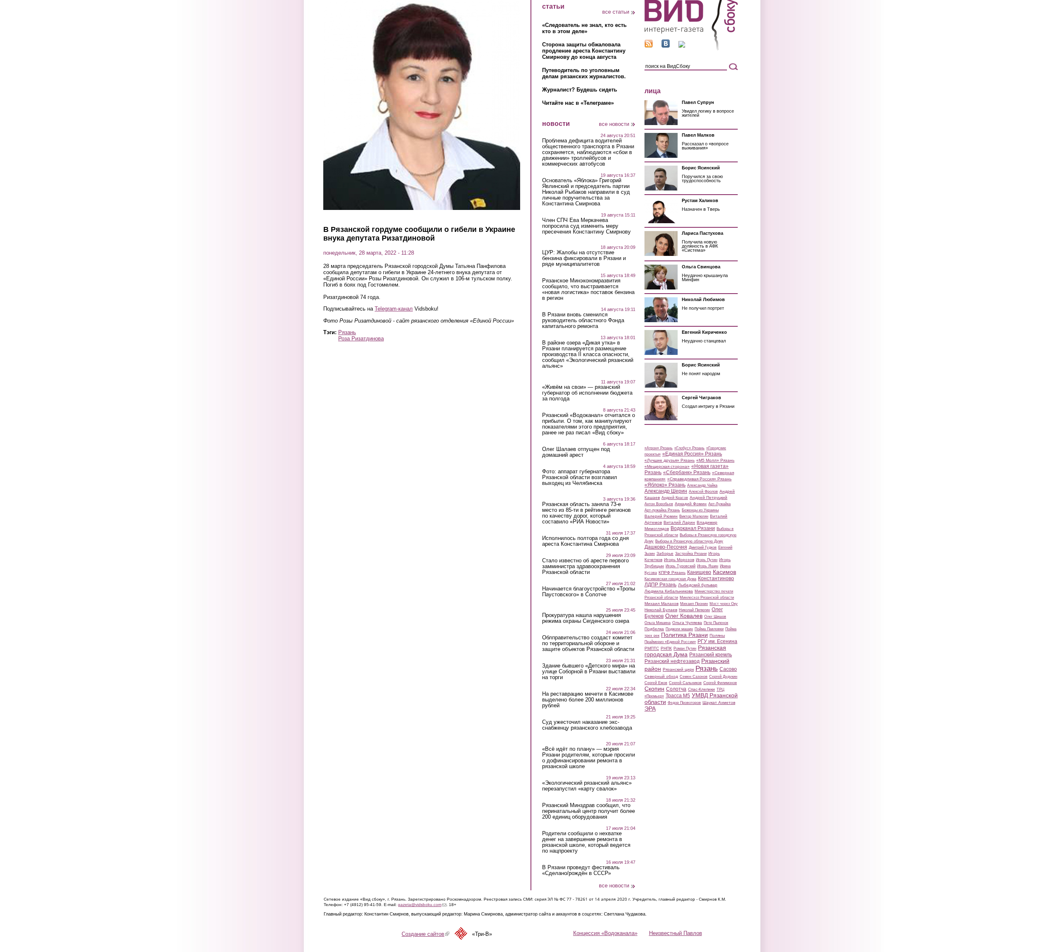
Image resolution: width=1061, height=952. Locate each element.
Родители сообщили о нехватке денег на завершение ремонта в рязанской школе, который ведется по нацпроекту (586, 842)
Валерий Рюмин (661, 516)
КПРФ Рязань (672, 572)
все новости (614, 124)
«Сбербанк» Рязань (686, 472)
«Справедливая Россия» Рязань (699, 479)
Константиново (716, 578)
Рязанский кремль (710, 655)
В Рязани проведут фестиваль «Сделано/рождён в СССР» (581, 870)
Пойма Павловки (709, 629)
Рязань (347, 332)
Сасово (728, 669)
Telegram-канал (394, 309)
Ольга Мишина (657, 623)
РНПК (666, 648)
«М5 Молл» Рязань (715, 460)
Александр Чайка (702, 485)
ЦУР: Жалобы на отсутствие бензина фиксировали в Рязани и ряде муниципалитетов (584, 258)
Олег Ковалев (683, 615)
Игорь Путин (706, 560)
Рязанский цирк (678, 669)
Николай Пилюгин (694, 610)
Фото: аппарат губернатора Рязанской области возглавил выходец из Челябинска (579, 477)
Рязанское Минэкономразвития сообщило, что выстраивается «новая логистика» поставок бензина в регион (588, 289)
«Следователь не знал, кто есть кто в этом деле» (584, 28)
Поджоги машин (679, 629)
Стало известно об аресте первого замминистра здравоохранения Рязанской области (585, 566)
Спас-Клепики (701, 689)
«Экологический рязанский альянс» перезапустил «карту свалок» (587, 786)
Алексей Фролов (703, 491)
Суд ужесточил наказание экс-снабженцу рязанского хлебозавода (587, 725)
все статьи (615, 12)
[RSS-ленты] (648, 46)
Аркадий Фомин (691, 503)
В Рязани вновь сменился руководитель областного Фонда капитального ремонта (583, 320)
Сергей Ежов (655, 683)
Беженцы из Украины (700, 510)
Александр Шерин (665, 491)
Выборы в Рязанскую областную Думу (689, 541)
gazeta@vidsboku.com (422, 904)
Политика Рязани (684, 634)
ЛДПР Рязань (660, 585)
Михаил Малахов (661, 603)
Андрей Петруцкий (708, 497)
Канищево (699, 572)
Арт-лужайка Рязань (662, 510)
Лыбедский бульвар (697, 585)
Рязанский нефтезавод (672, 661)
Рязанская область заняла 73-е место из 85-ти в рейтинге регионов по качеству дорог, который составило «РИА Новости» (586, 513)
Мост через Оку (724, 604)
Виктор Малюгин (693, 516)
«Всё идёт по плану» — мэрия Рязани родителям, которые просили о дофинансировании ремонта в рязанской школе (588, 757)
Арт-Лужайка (719, 504)
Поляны (717, 635)
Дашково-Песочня (665, 547)
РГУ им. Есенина (717, 641)
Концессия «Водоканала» (605, 933)
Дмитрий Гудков (703, 547)
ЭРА (650, 708)
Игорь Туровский (680, 566)
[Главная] (691, 49)
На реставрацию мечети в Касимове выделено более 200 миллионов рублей (587, 700)
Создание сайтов (425, 934)
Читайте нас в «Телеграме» (578, 103)
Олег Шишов (715, 617)
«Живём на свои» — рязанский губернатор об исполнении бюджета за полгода (587, 393)
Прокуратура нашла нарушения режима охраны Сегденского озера (585, 618)
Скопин (654, 688)
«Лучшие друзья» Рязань (669, 460)
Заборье (664, 553)
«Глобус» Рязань (689, 448)
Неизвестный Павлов (675, 933)
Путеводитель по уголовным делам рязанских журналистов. (584, 73)
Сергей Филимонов (720, 683)
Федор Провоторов (684, 703)
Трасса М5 (678, 696)
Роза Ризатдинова (361, 338)
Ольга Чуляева (687, 622)
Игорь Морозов (679, 559)
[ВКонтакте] (665, 46)
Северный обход (661, 676)
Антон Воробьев (658, 504)
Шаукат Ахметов (718, 702)
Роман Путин (684, 648)
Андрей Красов (674, 498)
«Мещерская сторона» (667, 466)
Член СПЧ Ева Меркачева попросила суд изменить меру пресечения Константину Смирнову (586, 226)
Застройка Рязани (691, 554)
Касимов (724, 572)
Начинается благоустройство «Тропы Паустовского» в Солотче (588, 592)
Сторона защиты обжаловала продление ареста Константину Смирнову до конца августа (583, 50)
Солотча (676, 689)
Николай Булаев (660, 609)
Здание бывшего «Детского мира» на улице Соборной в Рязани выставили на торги (588, 671)
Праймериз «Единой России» (670, 642)
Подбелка (654, 629)
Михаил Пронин (694, 604)
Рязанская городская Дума (685, 651)
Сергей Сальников (685, 683)
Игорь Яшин (707, 566)
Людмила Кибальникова (668, 591)
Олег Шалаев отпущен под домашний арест (576, 452)
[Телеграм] (681, 46)
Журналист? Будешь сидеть (579, 90)
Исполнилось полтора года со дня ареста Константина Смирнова (585, 541)
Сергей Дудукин (723, 677)
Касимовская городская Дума (670, 579)
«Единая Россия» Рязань (692, 454)
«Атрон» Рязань (658, 448)
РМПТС (651, 648)
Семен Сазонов (693, 677)
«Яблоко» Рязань (665, 485)
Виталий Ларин (679, 522)
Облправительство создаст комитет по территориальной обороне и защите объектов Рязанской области (588, 643)
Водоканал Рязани (693, 528)
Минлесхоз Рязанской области (707, 597)
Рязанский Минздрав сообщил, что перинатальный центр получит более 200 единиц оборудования (588, 811)
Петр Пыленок (716, 623)
